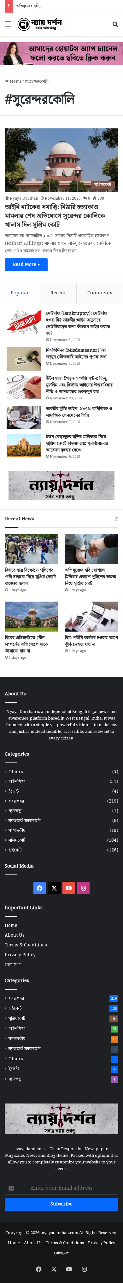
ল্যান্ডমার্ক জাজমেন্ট (25, 821)
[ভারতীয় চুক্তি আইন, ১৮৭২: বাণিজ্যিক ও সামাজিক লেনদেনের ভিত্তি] (24, 417)
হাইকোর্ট (15, 850)
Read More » (26, 264)
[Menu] (8, 27)
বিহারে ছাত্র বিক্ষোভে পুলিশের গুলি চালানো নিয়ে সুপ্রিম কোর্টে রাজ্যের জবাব (30, 577)
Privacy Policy (20, 954)
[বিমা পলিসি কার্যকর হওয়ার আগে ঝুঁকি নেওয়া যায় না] (91, 617)
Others (16, 772)
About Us (15, 935)
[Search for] (115, 27)
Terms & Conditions (26, 945)
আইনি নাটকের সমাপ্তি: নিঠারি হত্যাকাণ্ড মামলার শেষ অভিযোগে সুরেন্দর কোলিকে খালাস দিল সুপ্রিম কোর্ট (55, 216)
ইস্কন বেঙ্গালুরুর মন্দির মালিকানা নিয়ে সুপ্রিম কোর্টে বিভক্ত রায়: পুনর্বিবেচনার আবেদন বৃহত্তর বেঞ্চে (77, 443)
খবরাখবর (16, 801)
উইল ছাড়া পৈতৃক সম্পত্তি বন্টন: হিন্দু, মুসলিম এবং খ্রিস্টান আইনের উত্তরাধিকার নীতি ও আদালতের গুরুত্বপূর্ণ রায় (79, 385)
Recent (58, 293)
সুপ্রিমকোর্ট (17, 840)
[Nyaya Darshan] (41, 24)
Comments (99, 293)
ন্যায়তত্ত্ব (15, 811)
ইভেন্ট (14, 791)
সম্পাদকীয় (17, 830)
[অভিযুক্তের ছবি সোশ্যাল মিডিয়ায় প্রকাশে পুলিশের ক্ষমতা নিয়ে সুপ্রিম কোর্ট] (91, 549)
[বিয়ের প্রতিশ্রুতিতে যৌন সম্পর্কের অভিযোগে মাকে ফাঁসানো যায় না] (31, 617)
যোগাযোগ (13, 964)
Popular (20, 293)
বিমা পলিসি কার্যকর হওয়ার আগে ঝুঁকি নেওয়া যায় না (91, 641)
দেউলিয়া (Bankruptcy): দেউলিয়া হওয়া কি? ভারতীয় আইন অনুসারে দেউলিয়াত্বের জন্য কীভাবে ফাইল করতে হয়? (78, 323)
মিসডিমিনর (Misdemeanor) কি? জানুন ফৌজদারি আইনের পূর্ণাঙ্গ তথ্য (76, 354)
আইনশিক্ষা (17, 782)
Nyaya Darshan (24, 199)
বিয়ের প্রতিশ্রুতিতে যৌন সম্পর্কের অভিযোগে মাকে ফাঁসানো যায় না (26, 644)
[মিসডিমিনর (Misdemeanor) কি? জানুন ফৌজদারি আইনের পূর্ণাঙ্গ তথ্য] (24, 359)
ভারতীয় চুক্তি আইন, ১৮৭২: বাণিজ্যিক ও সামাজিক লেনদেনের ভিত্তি (79, 412)
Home (15, 81)
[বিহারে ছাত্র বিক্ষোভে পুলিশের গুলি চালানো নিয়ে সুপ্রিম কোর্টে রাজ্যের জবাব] (31, 549)
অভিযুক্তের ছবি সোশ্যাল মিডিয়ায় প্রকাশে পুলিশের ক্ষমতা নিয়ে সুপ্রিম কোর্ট (90, 577)
